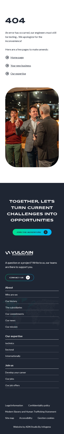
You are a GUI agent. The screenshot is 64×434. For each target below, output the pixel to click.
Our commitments (14, 313)
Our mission (11, 326)
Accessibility (25, 418)
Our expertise (18, 73)
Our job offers (12, 385)
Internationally (12, 356)
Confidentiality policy (39, 405)
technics (9, 343)
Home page (17, 57)
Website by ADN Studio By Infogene (32, 426)
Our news (10, 320)
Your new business (21, 65)
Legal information (14, 405)
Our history (11, 301)
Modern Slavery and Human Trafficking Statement (30, 411)
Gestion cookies (46, 418)
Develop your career (15, 372)
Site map (9, 418)
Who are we (11, 294)
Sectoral (9, 349)
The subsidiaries (13, 307)
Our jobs (9, 378)
